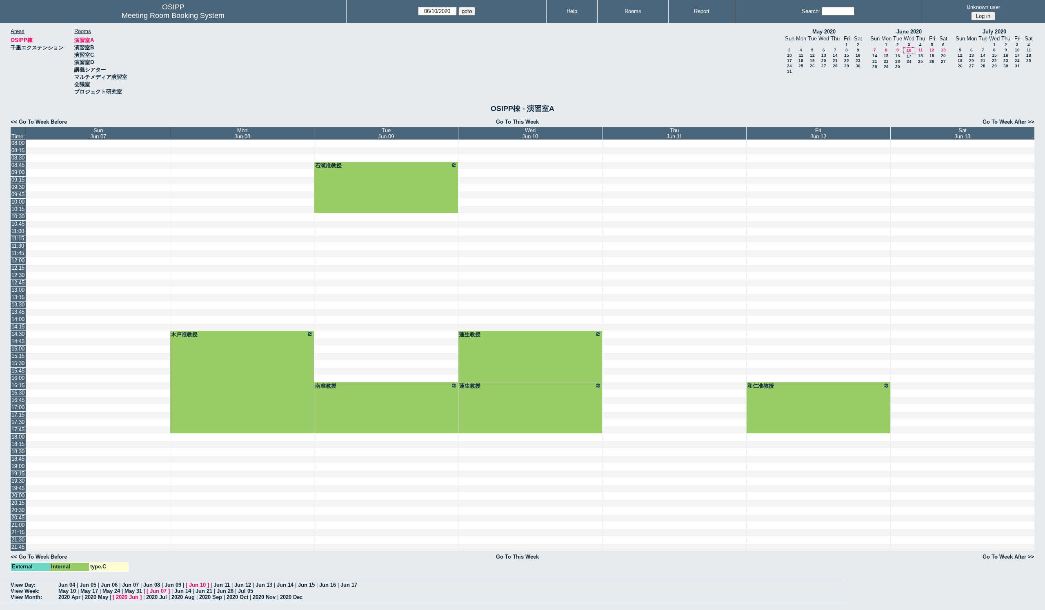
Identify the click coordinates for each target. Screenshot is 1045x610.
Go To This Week (517, 122)
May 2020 (824, 32)
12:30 (17, 275)
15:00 (17, 349)
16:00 (17, 378)
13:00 (17, 290)
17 (789, 60)
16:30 (17, 393)
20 (823, 60)
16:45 (17, 400)
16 (858, 55)
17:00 (17, 407)
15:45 (17, 371)
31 (789, 71)
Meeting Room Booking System (173, 15)
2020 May (96, 597)
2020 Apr (69, 597)
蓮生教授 (469, 334)
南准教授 (325, 386)
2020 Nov (264, 597)
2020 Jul (156, 597)
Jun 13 (264, 585)
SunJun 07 (98, 133)
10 (789, 55)
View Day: (23, 585)
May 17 (89, 591)
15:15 (17, 356)
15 (846, 55)
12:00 (17, 260)
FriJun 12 (818, 133)
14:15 (17, 327)
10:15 (17, 209)
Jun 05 (88, 585)
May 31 (133, 591)
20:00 (17, 495)
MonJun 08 (242, 133)
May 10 (67, 591)
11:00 (17, 231)
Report (701, 11)
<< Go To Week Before (39, 122)
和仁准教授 (760, 386)
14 (835, 55)
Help (572, 11)
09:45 (17, 194)
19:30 (17, 481)
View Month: (26, 597)
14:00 (17, 319)
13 (823, 55)
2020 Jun (127, 597)
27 (823, 66)
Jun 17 (348, 585)
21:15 (17, 532)
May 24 (111, 591)
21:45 (17, 547)
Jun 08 (151, 585)
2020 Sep (210, 597)
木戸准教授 (184, 334)
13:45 (17, 312)
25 (800, 66)
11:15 (17, 238)
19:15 (17, 473)
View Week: (25, 591)
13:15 (17, 297)
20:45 (17, 518)
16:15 (17, 385)
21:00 (17, 525)
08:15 (17, 150)
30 (858, 66)
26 (812, 66)
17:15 (17, 415)
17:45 (17, 429)
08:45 (17, 165)
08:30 (17, 158)
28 (835, 66)
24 (789, 66)
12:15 (17, 268)
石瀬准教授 (328, 165)
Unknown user (983, 7)
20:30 (17, 510)
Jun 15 (306, 585)
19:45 (17, 488)
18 (800, 60)
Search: (811, 11)
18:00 (17, 437)
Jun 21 (204, 591)
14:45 (17, 341)
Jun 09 (173, 585)
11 (801, 55)
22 (846, 60)
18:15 (17, 444)
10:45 (17, 224)
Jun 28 (225, 591)
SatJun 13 (962, 133)
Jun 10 (197, 585)
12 (812, 55)
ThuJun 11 (674, 133)
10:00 (17, 202)
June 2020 (909, 32)
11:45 (17, 253)
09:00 (17, 172)
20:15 (17, 503)
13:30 (17, 305)
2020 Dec (291, 597)
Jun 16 (327, 585)
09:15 (17, 180)
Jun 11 (221, 585)
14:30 (17, 334)
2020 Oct (237, 597)
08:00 (17, 143)
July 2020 (994, 32)
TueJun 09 (386, 133)
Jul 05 (245, 591)
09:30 (17, 187)
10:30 (17, 216)
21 (835, 60)
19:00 (17, 466)
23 (858, 60)
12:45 (17, 282)
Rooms (633, 11)
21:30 (17, 540)
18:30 (17, 451)
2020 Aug (183, 597)
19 (812, 60)
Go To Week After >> (1008, 122)
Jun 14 (285, 585)
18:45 (17, 459)
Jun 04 (66, 585)
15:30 (17, 363)
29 (846, 66)
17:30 (17, 422)
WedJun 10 (530, 133)
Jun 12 (242, 585)
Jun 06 (109, 585)
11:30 (17, 246)
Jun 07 (130, 585)
